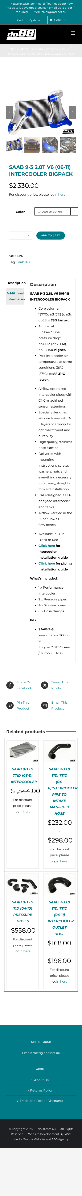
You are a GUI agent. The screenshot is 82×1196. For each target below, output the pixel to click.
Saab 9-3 (23, 262)
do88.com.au (47, 1129)
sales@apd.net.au (46, 1053)
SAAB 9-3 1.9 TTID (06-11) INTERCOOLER (24, 775)
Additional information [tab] (15, 296)
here (61, 194)
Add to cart (50, 235)
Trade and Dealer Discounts (41, 1101)
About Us (41, 1080)
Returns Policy (41, 1090)
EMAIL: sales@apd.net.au (49, 12)
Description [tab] (15, 283)
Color (20, 212)
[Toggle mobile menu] (73, 33)
